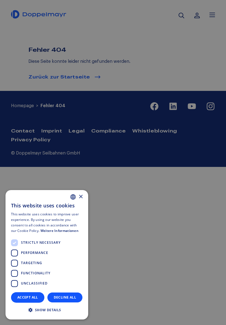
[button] (47, 310)
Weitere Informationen (60, 230)
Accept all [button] (27, 297)
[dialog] (47, 254)
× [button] (81, 197)
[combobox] (73, 197)
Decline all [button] (65, 297)
